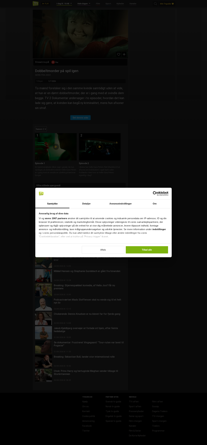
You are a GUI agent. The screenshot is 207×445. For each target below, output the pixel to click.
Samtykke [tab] (52, 203)
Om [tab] (155, 203)
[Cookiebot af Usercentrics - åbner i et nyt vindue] (155, 193)
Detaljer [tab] (86, 203)
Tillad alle (147, 249)
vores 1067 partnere (56, 218)
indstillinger (159, 229)
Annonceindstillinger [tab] (120, 203)
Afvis (103, 249)
